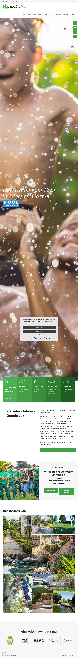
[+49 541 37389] (75, 23)
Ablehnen (39, 331)
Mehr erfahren (57, 450)
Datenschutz (72, 655)
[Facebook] (75, 32)
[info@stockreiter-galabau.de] (75, 28)
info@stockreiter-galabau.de (12, 1)
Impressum (65, 655)
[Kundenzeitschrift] (75, 36)
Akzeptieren (39, 328)
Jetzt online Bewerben (66, 491)
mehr (39, 334)
